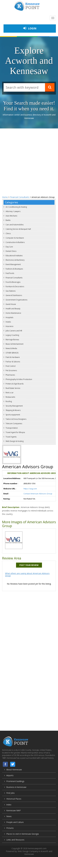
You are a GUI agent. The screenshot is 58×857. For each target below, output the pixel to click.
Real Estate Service (12, 388)
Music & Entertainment (14, 344)
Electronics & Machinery (14, 260)
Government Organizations (16, 300)
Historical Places (13, 798)
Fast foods (9, 273)
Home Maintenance (13, 313)
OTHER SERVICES (11, 353)
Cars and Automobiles (14, 224)
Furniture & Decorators (14, 286)
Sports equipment (12, 414)
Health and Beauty (12, 308)
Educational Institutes (14, 255)
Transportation (11, 428)
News (9, 816)
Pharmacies (10, 375)
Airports (10, 775)
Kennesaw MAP (13, 810)
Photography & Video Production (18, 379)
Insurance (9, 326)
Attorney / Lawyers (12, 211)
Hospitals (9, 317)
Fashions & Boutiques (14, 269)
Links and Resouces (15, 839)
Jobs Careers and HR (13, 330)
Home (5, 197)
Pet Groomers (11, 370)
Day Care (9, 247)
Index (8, 804)
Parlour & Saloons (12, 361)
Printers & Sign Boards (14, 384)
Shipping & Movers (13, 410)
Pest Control (10, 366)
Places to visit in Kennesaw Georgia (22, 833)
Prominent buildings (15, 781)
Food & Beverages (12, 282)
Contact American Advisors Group (38, 493)
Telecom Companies (13, 423)
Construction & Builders (15, 242)
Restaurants (10, 397)
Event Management (13, 264)
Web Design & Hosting (14, 441)
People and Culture (15, 822)
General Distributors (13, 295)
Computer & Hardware (14, 238)
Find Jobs (10, 793)
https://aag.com (30, 488)
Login (31, 28)
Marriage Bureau (12, 339)
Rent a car (9, 392)
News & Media (11, 348)
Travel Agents (10, 437)
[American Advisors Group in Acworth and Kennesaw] (14, 540)
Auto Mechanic (11, 216)
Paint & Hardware (12, 357)
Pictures (10, 828)
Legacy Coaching (12, 335)
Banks (7, 220)
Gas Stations (10, 291)
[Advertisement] (29, 159)
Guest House (10, 304)
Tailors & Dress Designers (15, 419)
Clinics (8, 233)
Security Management (14, 406)
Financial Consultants (19, 197)
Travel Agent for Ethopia (15, 432)
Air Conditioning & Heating (16, 207)
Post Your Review (29, 565)
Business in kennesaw (16, 787)
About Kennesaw (14, 769)
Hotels (8, 322)
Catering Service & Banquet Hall (18, 229)
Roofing (8, 401)
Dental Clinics (10, 251)
